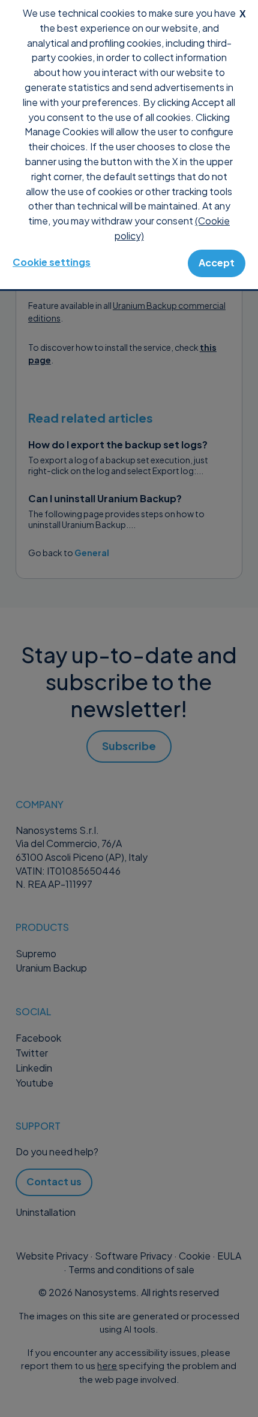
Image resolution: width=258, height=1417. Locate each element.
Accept (217, 262)
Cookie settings (52, 262)
